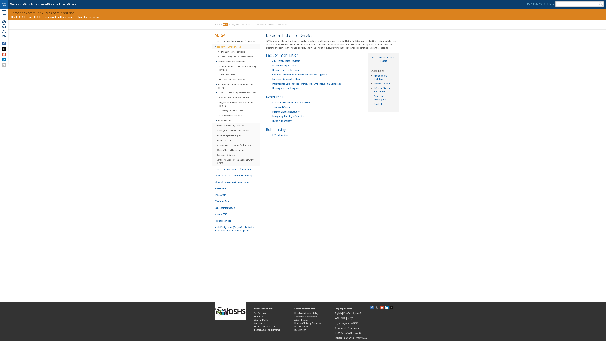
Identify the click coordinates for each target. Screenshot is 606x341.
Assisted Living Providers (284, 65)
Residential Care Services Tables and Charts (235, 86)
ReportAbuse (4, 35)
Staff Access (260, 313)
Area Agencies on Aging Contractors (234, 145)
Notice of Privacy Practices (307, 323)
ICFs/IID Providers (226, 74)
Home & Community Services (230, 125)
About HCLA (17, 16)
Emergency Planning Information (288, 116)
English (338, 313)
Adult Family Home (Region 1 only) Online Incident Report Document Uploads (234, 229)
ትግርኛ (359, 337)
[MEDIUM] (4, 65)
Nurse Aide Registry (282, 120)
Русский (357, 313)
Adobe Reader (301, 319)
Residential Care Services (229, 46)
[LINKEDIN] (4, 59)
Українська (353, 327)
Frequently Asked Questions (40, 16)
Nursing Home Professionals (286, 70)
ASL (365, 337)
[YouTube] (382, 308)
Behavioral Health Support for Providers (292, 102)
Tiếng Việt (339, 332)
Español (347, 313)
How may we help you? (540, 3)
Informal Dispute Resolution (286, 111)
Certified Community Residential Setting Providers (237, 68)
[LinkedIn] (386, 308)
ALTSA (220, 35)
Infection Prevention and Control (233, 97)
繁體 (343, 318)
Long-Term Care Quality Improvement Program (235, 104)
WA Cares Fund (222, 201)
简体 (337, 318)
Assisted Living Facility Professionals (235, 56)
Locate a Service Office (265, 326)
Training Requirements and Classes (233, 130)
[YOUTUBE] (4, 54)
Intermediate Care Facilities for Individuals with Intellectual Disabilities (306, 83)
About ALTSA (221, 214)
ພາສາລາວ (349, 337)
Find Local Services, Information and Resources (79, 16)
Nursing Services (224, 140)
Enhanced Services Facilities (286, 79)
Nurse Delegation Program (229, 135)
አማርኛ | (349, 332)
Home (217, 24)
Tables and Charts (281, 107)
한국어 (350, 318)
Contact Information (225, 207)
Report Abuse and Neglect (267, 329)
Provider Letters (382, 83)
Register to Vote (223, 220)
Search (601, 4)
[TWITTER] (4, 49)
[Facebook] (372, 308)
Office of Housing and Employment (232, 181)
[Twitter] (377, 308)
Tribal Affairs (221, 194)
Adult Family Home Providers (286, 60)
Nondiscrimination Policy (306, 313)
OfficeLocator (4, 26)
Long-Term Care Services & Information (234, 169)
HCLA (225, 24)
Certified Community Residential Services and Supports (299, 74)
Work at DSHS (261, 319)
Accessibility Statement (306, 316)
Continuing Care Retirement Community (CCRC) (235, 161)
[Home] (4, 4)
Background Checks (226, 154)
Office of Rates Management (230, 150)
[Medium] (391, 308)
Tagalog (338, 337)
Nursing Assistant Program (285, 88)
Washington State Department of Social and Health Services (43, 4)
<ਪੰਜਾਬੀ (354, 323)
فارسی (357, 332)
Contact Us (379, 103)
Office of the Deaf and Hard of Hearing (234, 175)
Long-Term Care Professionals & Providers (247, 24)
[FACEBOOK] (4, 43)
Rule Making (300, 329)
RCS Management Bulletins (230, 110)
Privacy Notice (301, 326)
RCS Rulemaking (280, 135)
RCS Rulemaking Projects (230, 115)
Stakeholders (221, 188)
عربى (337, 323)
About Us (258, 316)
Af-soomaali (340, 327)
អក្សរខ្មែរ (345, 323)
